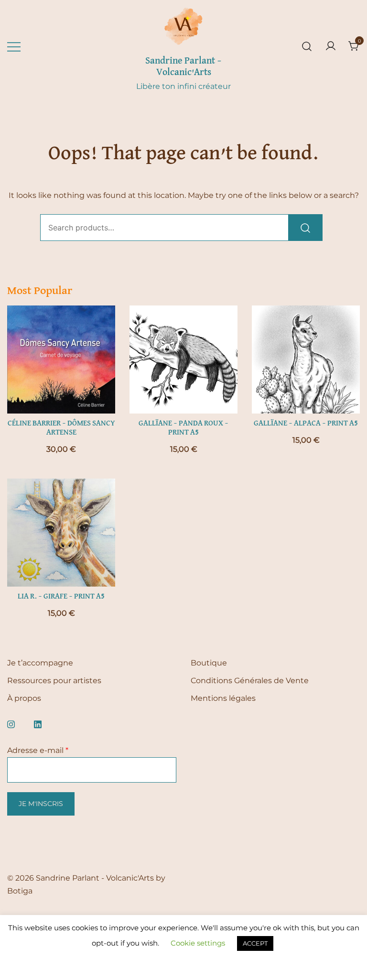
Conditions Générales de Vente (250, 680)
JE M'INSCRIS (41, 803)
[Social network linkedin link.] (38, 723)
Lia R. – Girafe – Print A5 (61, 596)
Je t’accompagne (40, 662)
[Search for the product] (305, 227)
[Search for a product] (307, 46)
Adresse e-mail (37, 750)
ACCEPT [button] (255, 943)
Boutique (209, 662)
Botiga (19, 890)
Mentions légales (223, 698)
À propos (24, 698)
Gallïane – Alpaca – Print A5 (306, 423)
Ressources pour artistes (54, 680)
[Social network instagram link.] (11, 723)
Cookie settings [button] (198, 943)
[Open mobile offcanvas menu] (14, 46)
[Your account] (330, 46)
